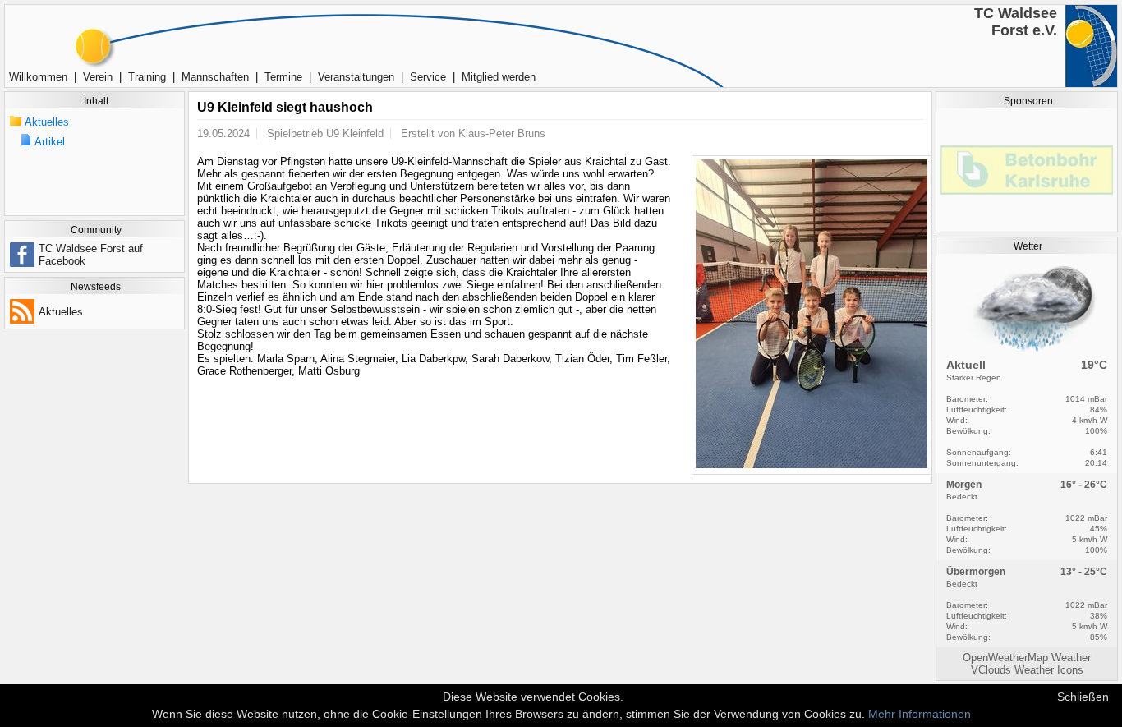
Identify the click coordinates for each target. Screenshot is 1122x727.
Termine (283, 77)
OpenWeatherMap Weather (1027, 657)
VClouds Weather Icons (1027, 670)
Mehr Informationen (919, 713)
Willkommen (38, 77)
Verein (98, 77)
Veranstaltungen (356, 77)
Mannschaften (215, 77)
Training (147, 77)
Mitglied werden (499, 77)
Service (428, 77)
